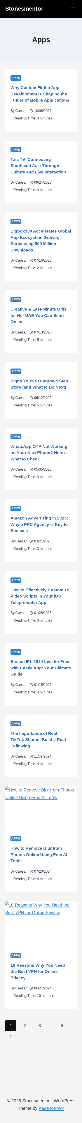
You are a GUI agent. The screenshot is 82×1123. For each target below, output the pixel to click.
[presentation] (41, 807)
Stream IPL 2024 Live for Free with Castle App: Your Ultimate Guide (40, 667)
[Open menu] (73, 8)
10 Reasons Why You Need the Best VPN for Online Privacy (37, 971)
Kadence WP (51, 1108)
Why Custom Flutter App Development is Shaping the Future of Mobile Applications (39, 93)
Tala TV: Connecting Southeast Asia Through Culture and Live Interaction (38, 165)
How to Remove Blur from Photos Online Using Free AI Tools (38, 854)
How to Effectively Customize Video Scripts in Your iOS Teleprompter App (39, 596)
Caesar (21, 111)
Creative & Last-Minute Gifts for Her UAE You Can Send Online (38, 315)
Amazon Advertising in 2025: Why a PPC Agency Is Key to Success (39, 524)
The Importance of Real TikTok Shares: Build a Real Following (38, 739)
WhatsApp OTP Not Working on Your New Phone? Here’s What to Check (38, 452)
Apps (15, 78)
